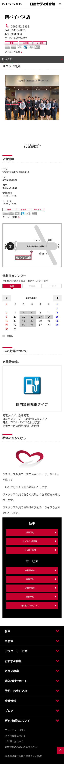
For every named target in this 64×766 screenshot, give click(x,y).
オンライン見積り (30, 541)
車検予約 (30, 579)
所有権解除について (15, 735)
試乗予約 (30, 532)
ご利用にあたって (14, 741)
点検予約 (30, 597)
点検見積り (30, 588)
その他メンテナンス (30, 605)
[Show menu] (60, 4)
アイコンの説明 (12, 52)
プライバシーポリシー (16, 730)
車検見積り (30, 570)
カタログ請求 (30, 550)
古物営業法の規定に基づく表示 (21, 747)
